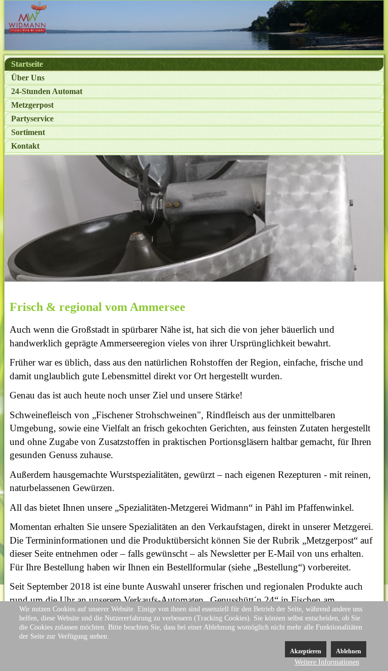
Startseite (27, 64)
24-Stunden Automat (46, 91)
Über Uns (27, 77)
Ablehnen (348, 651)
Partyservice (32, 118)
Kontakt (25, 146)
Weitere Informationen (327, 662)
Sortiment (28, 132)
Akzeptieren (305, 651)
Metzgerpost (32, 105)
